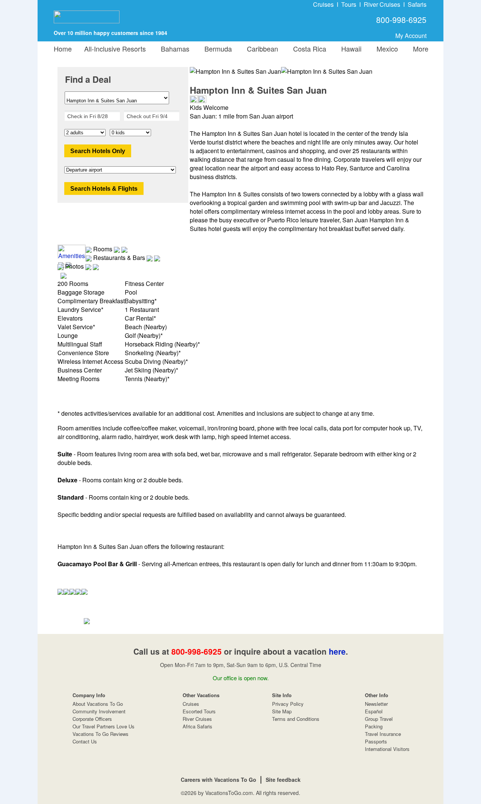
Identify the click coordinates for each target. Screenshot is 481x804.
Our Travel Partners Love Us (104, 726)
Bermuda (216, 48)
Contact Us (85, 741)
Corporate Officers (92, 718)
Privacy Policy (288, 703)
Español (374, 711)
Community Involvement (99, 711)
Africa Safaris (197, 726)
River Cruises (382, 4)
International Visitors (387, 748)
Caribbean (260, 48)
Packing (374, 726)
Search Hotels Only (97, 151)
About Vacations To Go (98, 703)
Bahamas (173, 48)
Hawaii (349, 48)
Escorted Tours (199, 711)
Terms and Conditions (295, 718)
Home (63, 48)
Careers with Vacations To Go (218, 779)
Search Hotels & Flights (104, 188)
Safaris (417, 4)
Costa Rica (307, 48)
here (337, 651)
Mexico (385, 48)
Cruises (323, 4)
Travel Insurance (383, 733)
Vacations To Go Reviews (101, 733)
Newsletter (376, 703)
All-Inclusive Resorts (115, 48)
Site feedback (283, 779)
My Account (411, 35)
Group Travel (379, 718)
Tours (348, 4)
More (418, 48)
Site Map (282, 711)
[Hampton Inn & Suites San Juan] (326, 71)
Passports (376, 741)
